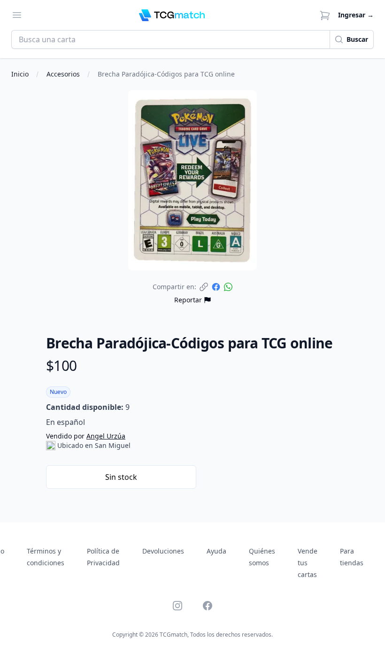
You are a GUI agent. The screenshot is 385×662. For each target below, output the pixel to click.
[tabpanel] (192, 180)
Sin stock (121, 477)
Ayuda (216, 551)
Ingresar (356, 14)
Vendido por (85, 435)
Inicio (20, 73)
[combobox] (170, 39)
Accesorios (63, 73)
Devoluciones (163, 551)
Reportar (188, 299)
